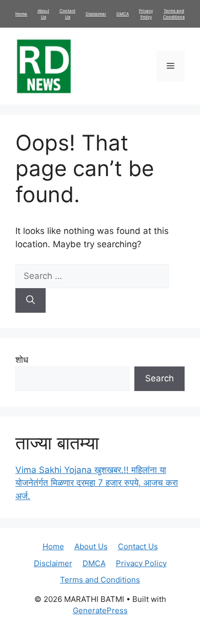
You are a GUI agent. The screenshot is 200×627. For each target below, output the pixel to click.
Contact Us (138, 546)
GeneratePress (100, 610)
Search (159, 378)
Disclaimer (96, 13)
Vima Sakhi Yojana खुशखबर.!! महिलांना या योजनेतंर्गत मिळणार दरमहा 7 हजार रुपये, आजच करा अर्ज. (96, 483)
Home (21, 13)
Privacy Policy (141, 563)
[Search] (30, 300)
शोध (21, 360)
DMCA (122, 13)
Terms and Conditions (100, 580)
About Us (91, 546)
